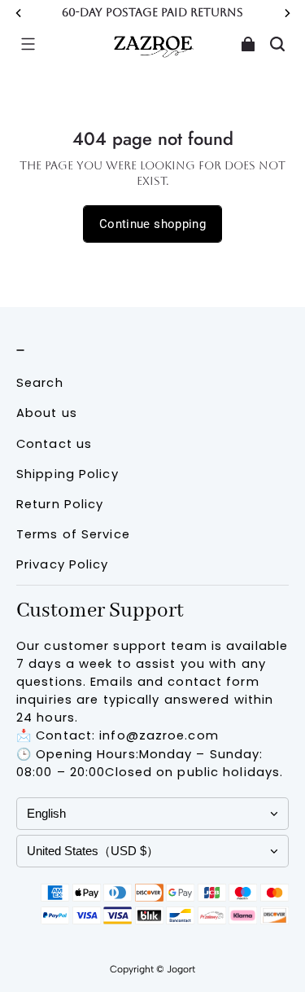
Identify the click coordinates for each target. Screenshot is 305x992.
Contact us (54, 444)
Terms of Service (73, 534)
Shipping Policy (67, 474)
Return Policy (59, 504)
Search (39, 383)
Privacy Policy (62, 564)
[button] (27, 44)
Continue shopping (152, 224)
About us (46, 413)
